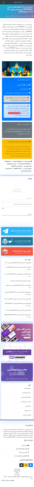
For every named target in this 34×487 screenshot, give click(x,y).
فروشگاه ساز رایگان (27, 415)
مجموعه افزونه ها (8, 168)
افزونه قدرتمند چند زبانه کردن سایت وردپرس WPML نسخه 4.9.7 (17, 299)
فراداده (3, 480)
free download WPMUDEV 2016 (24, 164)
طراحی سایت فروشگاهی (26, 401)
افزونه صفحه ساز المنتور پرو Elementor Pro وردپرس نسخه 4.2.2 (18, 263)
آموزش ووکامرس (27, 388)
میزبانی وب (25, 445)
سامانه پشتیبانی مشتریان (14, 113)
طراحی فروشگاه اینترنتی (22, 449)
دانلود (27, 85)
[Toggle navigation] (3, 2)
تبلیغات (17, 473)
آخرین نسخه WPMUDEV (11, 164)
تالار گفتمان (17, 471)
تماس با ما (17, 475)
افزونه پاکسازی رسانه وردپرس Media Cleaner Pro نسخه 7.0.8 (18, 310)
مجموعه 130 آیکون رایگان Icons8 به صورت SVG (21, 281)
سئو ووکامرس (28, 406)
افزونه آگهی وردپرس (27, 166)
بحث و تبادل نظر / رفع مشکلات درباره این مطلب (17, 93)
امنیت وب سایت (23, 452)
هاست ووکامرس (27, 410)
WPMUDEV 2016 (8, 161)
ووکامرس (20, 16)
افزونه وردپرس (25, 16)
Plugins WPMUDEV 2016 (18, 161)
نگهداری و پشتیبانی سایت (21, 456)
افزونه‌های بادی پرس (27, 168)
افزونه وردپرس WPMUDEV (16, 166)
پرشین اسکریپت (17, 2)
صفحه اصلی (17, 469)
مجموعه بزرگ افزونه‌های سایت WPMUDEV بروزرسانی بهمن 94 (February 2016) (20, 10)
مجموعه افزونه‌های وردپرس (26, 171)
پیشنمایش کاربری (24, 89)
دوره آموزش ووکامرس (26, 393)
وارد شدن (29, 198)
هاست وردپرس (8, 480)
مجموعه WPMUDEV (18, 168)
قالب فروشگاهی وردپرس (26, 397)
